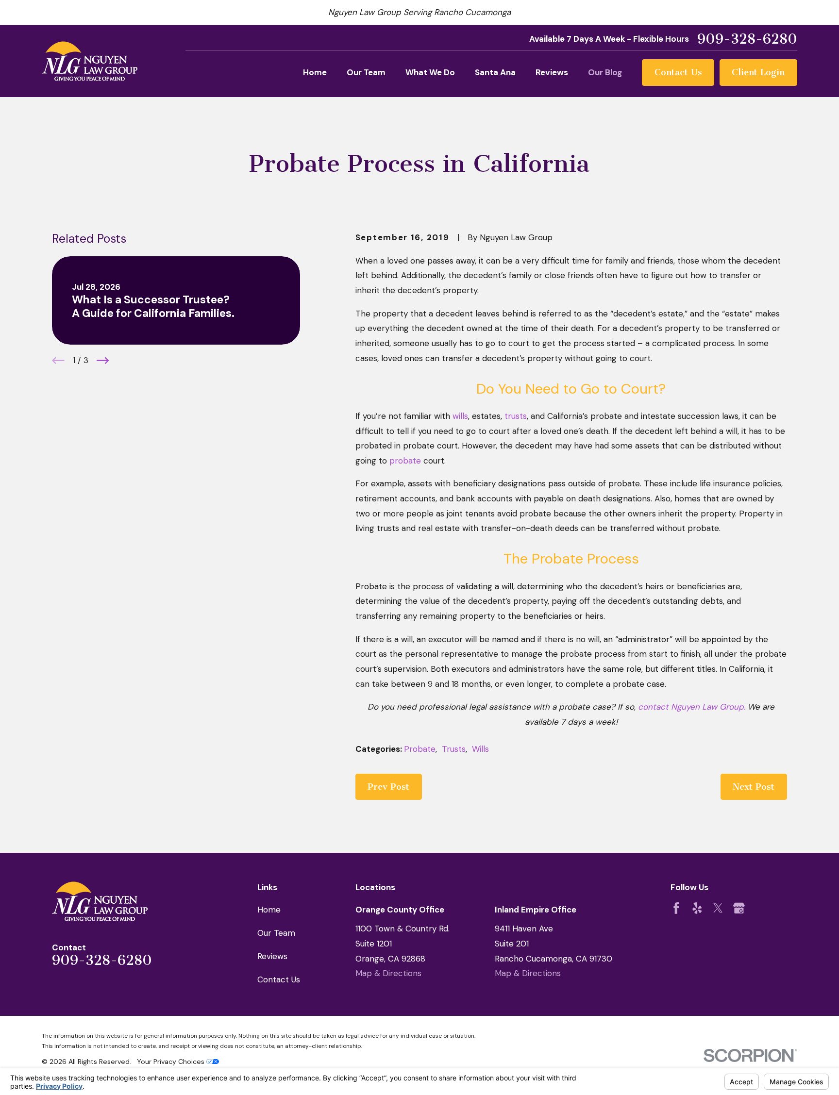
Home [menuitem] (315, 72)
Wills (480, 749)
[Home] (89, 61)
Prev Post (388, 786)
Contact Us (678, 72)
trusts (515, 416)
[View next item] (103, 360)
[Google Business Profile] (739, 908)
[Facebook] (676, 908)
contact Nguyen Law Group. (693, 706)
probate (405, 460)
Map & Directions (388, 973)
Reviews (272, 956)
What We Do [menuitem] (430, 72)
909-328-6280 (747, 39)
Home (269, 909)
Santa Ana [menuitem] (495, 72)
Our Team (276, 933)
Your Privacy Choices (171, 1061)
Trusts (454, 749)
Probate (420, 749)
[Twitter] (718, 908)
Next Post (753, 786)
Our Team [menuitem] (366, 72)
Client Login (758, 72)
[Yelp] (697, 908)
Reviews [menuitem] (552, 72)
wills (460, 416)
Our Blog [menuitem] (605, 72)
